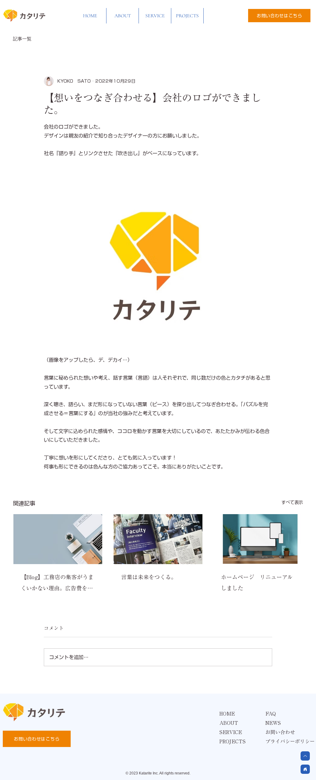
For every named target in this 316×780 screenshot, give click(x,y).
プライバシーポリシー (287, 741)
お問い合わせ (280, 732)
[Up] (305, 769)
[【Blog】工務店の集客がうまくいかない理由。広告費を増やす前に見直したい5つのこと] (57, 539)
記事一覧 (22, 38)
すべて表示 (292, 502)
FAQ (270, 713)
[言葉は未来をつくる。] (158, 539)
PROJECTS (232, 741)
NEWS (273, 722)
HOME (227, 713)
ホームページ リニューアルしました (257, 582)
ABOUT (228, 722)
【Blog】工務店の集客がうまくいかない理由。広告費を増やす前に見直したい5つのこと (57, 584)
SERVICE (230, 732)
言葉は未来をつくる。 (149, 577)
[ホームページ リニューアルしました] (258, 539)
